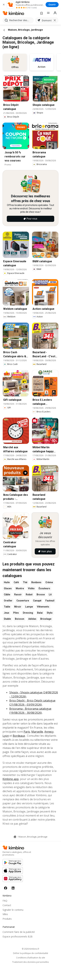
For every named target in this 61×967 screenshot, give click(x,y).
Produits (7, 918)
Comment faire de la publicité (19, 932)
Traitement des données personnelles (30, 962)
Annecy (49, 731)
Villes (5, 914)
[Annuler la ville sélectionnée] (54, 20)
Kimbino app (11, 779)
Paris (27, 731)
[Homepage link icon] (15, 836)
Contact (7, 905)
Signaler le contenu (13, 909)
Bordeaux (19, 736)
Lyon (6, 736)
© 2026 (30, 948)
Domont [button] (47, 20)
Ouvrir (52, 4)
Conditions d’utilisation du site (30, 957)
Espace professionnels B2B (18, 936)
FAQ (5, 900)
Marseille (37, 731)
